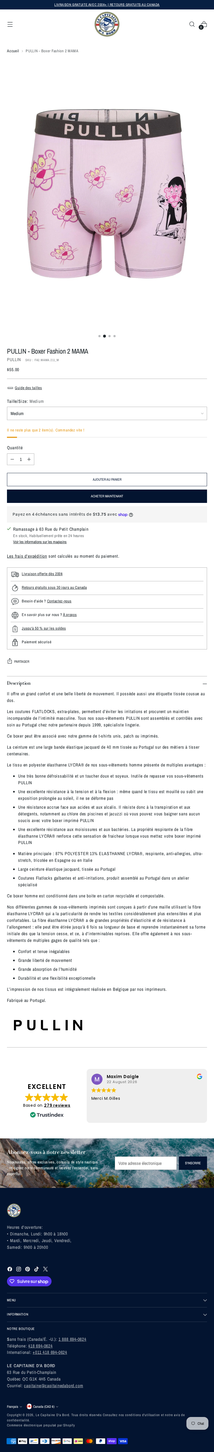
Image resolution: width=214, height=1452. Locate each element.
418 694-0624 (40, 1346)
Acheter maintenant (107, 496)
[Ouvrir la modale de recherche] (192, 24)
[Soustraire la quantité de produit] (12, 459)
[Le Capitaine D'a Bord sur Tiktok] (37, 1270)
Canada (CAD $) (43, 1406)
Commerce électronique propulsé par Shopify (41, 1425)
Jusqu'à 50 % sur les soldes (44, 628)
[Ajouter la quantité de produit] (29, 459)
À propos (70, 614)
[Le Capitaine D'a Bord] (107, 24)
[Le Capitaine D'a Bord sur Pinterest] (28, 1270)
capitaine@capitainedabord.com (53, 1385)
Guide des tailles (28, 387)
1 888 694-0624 (72, 1339)
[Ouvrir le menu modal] (10, 24)
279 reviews (57, 1105)
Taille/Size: (25, 401)
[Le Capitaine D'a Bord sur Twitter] (46, 1270)
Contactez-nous (59, 601)
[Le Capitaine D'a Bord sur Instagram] (19, 1270)
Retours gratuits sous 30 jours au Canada (54, 587)
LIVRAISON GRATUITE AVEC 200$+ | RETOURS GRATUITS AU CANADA (107, 4)
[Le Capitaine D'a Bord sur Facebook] (10, 1270)
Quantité (15, 448)
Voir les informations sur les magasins (40, 541)
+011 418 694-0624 (50, 1352)
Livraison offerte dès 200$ (42, 573)
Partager (21, 661)
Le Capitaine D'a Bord (52, 1415)
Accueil (13, 50)
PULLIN (14, 359)
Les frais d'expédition (27, 556)
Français (12, 1406)
